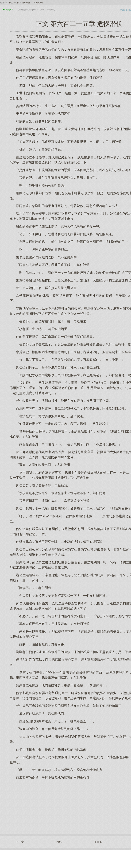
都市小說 (26, 2)
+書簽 (98, 842)
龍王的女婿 (38, 2)
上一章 (19, 842)
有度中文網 (14, 2)
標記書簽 (124, 10)
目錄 (59, 842)
